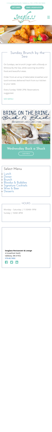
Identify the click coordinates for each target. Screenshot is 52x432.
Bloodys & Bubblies (15, 182)
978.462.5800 (10, 258)
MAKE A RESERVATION (34, 7)
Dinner (8, 176)
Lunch (7, 173)
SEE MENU (8, 99)
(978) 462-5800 (39, 3)
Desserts (9, 191)
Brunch (8, 179)
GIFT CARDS (16, 7)
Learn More (26, 154)
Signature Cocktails (15, 185)
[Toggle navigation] (48, 17)
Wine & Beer (11, 188)
